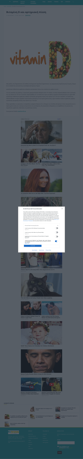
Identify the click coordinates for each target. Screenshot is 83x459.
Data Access (41, 250)
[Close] (62, 209)
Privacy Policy (48, 250)
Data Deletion (34, 250)
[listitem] (41, 225)
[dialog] (41, 229)
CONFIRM (33, 245)
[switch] (56, 228)
